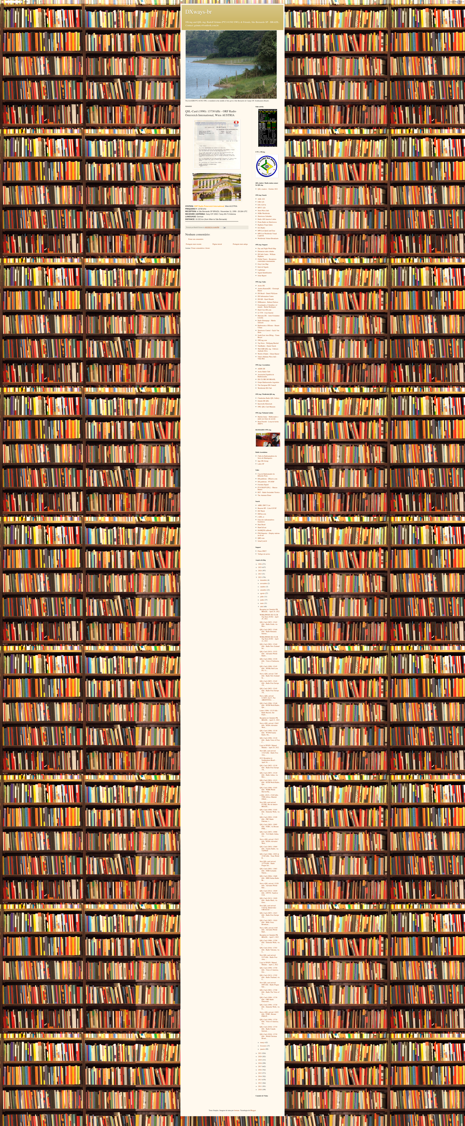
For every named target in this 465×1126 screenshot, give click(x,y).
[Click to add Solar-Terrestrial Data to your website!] (267, 146)
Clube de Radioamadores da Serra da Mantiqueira (267, 457)
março (262, 1042)
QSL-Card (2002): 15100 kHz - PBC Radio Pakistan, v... (268, 819)
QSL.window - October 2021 (268, 189)
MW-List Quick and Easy (266, 230)
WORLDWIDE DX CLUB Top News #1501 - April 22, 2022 (269, 639)
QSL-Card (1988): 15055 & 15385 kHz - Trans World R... (269, 856)
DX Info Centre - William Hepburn (266, 255)
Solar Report (262, 275)
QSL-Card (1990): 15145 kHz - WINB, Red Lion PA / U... (269, 668)
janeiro (262, 1049)
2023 (260, 574)
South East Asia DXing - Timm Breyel (268, 336)
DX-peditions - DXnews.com (267, 479)
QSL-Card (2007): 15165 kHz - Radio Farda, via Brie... (268, 624)
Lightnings (261, 270)
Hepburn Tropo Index (265, 225)
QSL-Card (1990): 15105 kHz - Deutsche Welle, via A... (269, 812)
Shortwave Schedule (265, 216)
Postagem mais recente (193, 244)
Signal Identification (265, 272)
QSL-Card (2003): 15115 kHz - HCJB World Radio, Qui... (270, 782)
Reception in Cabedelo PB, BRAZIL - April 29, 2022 (269, 610)
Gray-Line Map (263, 264)
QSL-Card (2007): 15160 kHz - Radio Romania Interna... (268, 631)
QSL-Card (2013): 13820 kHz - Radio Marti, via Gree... (268, 900)
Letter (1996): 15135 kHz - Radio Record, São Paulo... (269, 712)
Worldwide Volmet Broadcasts (268, 238)
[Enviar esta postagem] (224, 227)
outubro (263, 586)
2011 (260, 1086)
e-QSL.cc (261, 517)
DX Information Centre (266, 296)
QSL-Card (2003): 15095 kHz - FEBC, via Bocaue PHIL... (269, 826)
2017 (260, 1066)
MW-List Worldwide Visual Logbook (267, 234)
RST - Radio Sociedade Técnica (268, 492)
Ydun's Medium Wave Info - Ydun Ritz (267, 358)
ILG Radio (261, 228)
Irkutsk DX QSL (263, 401)
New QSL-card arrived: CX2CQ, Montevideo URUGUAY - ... (268, 907)
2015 (260, 1073)
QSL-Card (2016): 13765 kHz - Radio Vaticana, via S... (269, 950)
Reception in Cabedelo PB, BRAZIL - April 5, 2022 (269, 936)
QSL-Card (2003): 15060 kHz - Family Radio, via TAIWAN (269, 848)
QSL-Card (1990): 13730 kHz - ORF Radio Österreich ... (268, 999)
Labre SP (261, 464)
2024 (260, 570)
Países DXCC (262, 551)
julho (262, 596)
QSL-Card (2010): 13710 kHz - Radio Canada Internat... (268, 1029)
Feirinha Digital (263, 484)
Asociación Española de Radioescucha (266, 375)
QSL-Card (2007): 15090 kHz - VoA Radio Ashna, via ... (269, 834)
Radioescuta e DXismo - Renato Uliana (268, 326)
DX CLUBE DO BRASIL (266, 379)
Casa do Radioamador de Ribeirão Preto (266, 475)
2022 (260, 577)
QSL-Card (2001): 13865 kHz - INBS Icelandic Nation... (268, 870)
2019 (260, 1060)
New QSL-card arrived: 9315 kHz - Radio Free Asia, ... (268, 957)
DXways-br (198, 11)
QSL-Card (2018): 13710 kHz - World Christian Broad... (268, 1036)
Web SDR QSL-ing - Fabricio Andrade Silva (268, 350)
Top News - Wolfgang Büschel (268, 343)
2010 (260, 1089)
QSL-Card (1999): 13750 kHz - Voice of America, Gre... (269, 970)
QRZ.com (261, 538)
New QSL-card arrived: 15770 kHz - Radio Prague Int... (268, 863)
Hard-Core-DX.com (264, 310)
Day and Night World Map (267, 248)
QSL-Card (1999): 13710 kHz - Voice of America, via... (269, 1021)
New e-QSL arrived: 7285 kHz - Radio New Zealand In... (269, 676)
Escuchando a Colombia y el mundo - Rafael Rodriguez (267, 306)
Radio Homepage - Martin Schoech (267, 321)
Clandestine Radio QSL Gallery (268, 398)
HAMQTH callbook (264, 530)
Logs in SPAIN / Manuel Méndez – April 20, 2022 (269, 746)
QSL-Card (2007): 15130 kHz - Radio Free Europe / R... (269, 767)
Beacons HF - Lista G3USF (267, 508)
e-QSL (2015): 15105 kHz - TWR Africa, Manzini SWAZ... (269, 797)
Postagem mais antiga (240, 244)
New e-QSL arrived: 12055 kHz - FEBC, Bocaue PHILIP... (269, 1014)
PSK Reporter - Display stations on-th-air (269, 534)
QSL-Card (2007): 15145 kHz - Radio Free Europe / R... (269, 683)
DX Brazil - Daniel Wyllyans (267, 293)
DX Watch (261, 511)
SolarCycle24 (262, 541)
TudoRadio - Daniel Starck (267, 346)
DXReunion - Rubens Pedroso (268, 302)
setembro (263, 590)
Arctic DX (261, 285)
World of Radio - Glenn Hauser (268, 354)
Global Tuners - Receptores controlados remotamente (267, 260)
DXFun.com (262, 514)
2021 (260, 1053)
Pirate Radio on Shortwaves (267, 222)
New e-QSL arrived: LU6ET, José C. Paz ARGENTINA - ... (267, 698)
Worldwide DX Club (265, 388)
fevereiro (263, 1046)
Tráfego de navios (264, 554)
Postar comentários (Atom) (200, 248)
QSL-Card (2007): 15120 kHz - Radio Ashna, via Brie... (269, 775)
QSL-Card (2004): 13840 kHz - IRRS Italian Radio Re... (269, 878)
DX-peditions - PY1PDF (266, 481)
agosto (262, 593)
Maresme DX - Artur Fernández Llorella (268, 316)
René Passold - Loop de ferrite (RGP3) (268, 422)
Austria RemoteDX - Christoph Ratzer (268, 289)
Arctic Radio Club (264, 371)
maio (262, 603)
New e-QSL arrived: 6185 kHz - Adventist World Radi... (269, 930)
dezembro (263, 580)
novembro (264, 583)
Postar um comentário (195, 239)
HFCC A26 (261, 207)
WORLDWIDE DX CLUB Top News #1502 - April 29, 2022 (269, 617)
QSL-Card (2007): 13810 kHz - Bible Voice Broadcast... (268, 922)
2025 (260, 567)
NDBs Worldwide (264, 213)
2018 (260, 1063)
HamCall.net (262, 527)
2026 (260, 564)
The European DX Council (267, 385)
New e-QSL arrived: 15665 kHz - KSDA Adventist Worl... (269, 725)
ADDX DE (261, 369)
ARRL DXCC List (264, 505)
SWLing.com (262, 340)
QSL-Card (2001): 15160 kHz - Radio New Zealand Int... (269, 646)
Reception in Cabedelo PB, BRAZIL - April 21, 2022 (269, 719)
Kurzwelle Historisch (265, 404)
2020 (260, 1056)
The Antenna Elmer (264, 495)
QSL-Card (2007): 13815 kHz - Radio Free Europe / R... (269, 915)
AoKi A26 (261, 199)
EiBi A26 (261, 202)
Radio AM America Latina (267, 219)
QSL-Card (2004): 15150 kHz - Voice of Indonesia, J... (269, 661)
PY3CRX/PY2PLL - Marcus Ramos (267, 488)
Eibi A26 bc (262, 205)
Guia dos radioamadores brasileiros (266, 521)
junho (262, 600)
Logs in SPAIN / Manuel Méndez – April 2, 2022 (269, 963)
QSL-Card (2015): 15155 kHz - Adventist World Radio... (268, 653)
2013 (260, 1079)
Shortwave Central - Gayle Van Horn (268, 331)
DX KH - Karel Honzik (266, 299)
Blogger (253, 1110)
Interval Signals (263, 267)
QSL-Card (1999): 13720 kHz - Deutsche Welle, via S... (269, 1007)
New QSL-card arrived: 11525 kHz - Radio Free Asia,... (269, 753)
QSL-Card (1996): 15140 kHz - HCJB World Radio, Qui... (270, 705)
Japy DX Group (263, 461)
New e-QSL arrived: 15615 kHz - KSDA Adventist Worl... (269, 841)
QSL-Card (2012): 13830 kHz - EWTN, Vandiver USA (269, 893)
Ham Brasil (261, 524)
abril (262, 606)
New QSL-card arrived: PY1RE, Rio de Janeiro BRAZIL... (269, 804)
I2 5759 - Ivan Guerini (265, 313)
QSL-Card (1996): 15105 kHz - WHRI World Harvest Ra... (268, 789)
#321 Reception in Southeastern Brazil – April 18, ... (268, 760)
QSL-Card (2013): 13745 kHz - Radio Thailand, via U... (269, 977)
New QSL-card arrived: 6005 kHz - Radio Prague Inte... (269, 984)
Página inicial (217, 244)
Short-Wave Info (263, 210)
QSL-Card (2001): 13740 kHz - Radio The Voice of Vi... (269, 992)
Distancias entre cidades (266, 251)
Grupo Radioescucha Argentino (268, 382)
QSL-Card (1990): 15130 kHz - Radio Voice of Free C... (270, 740)
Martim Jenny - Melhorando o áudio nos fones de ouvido (268, 418)
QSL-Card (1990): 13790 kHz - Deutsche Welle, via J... (269, 942)
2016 (260, 1070)
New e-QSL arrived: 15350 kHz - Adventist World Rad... (269, 885)
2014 (260, 1076)
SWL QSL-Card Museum (266, 407)
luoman (236, 1110)
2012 (260, 1083)
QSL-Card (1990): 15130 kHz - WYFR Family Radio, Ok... (268, 732)
